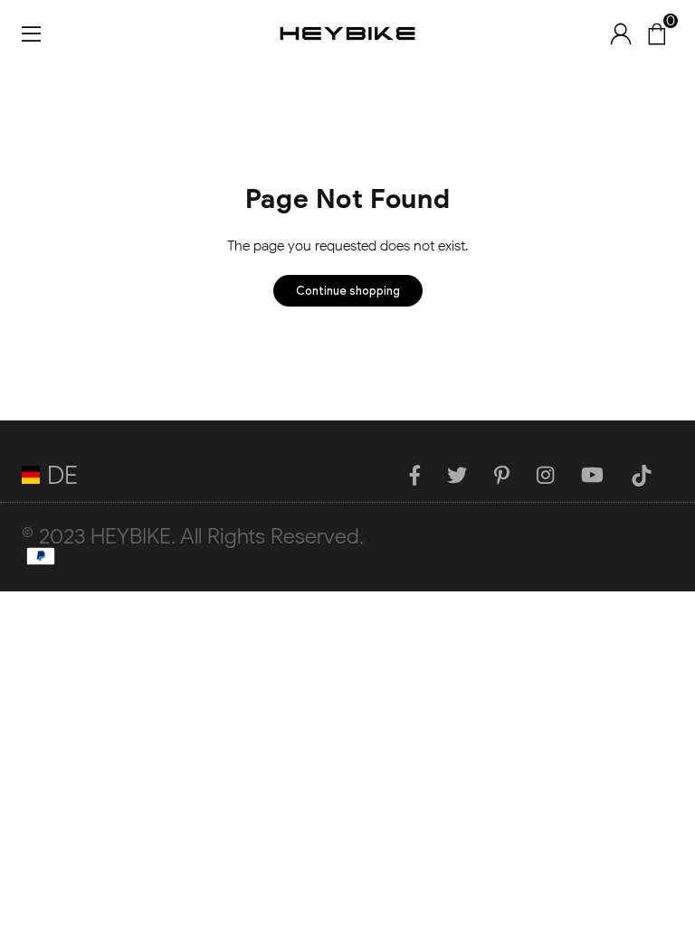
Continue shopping (348, 291)
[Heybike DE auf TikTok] (648, 475)
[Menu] (31, 33)
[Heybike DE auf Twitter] (464, 474)
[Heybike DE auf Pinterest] (509, 474)
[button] (656, 33)
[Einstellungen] (621, 33)
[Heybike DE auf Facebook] (422, 474)
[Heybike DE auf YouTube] (599, 474)
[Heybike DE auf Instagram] (552, 474)
